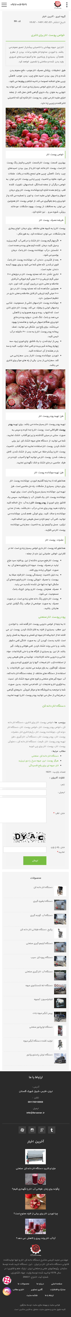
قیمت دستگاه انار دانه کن (30, 741)
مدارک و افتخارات (57, 1289)
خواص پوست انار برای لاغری (39, 722)
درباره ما (40, 1284)
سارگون (23, 1305)
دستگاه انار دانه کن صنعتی (44, 756)
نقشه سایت (32, 1295)
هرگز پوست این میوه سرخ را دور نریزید (38, 761)
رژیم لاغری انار (27, 732)
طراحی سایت (54, 1305)
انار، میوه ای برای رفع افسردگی (43, 765)
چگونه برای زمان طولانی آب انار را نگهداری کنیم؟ (35, 1189)
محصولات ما (23, 1284)
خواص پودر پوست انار (49, 727)
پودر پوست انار (45, 737)
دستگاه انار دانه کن (53, 706)
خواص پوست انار (28, 727)
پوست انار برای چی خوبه (41, 746)
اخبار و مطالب (18, 1289)
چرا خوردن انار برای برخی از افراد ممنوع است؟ (35, 1213)
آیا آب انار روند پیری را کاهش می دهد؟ (35, 1238)
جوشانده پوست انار (45, 732)
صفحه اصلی (56, 1284)
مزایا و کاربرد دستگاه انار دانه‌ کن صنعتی (35, 1168)
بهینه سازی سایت (40, 1305)
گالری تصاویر (36, 1289)
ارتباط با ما (48, 1295)
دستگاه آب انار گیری (26, 737)
